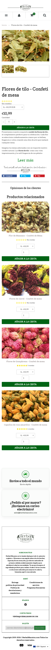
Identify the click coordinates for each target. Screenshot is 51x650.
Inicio (4, 25)
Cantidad (6, 117)
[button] (7, 101)
